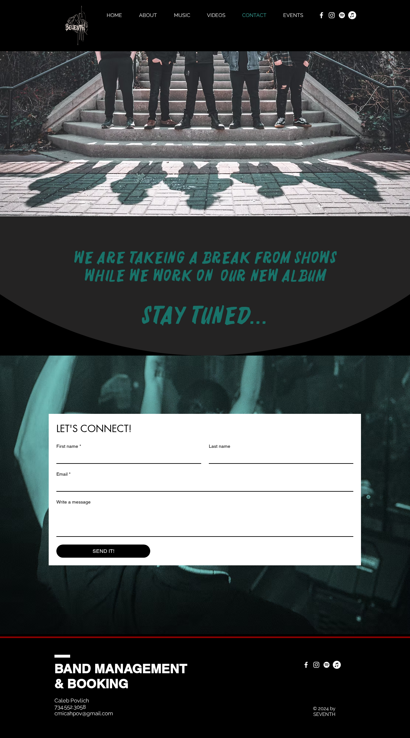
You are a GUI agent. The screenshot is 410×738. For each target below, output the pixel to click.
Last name (219, 446)
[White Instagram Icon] (332, 15)
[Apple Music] (352, 15)
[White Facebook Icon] (321, 15)
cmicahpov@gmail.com (83, 713)
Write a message (73, 501)
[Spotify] (342, 15)
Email (63, 474)
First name (68, 446)
